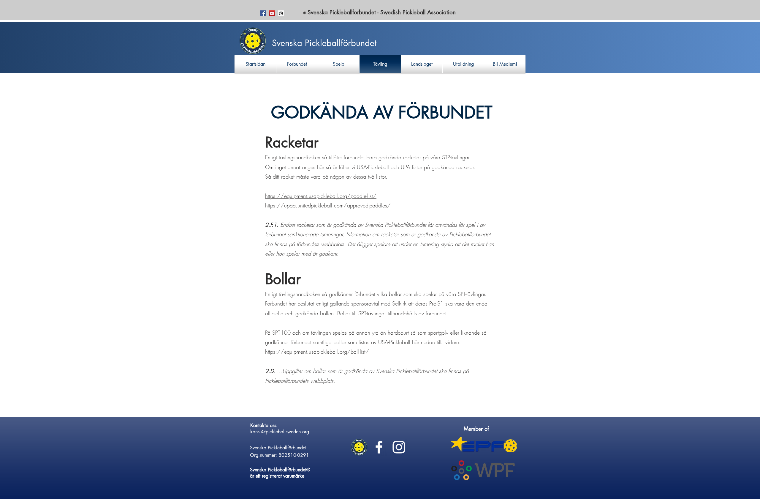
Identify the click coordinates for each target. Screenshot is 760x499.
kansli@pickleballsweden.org (279, 432)
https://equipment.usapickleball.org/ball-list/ (317, 351)
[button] (297, 64)
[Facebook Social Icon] (263, 13)
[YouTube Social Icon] (272, 13)
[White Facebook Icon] (378, 447)
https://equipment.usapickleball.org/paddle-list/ (320, 195)
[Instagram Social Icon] (281, 13)
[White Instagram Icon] (398, 447)
